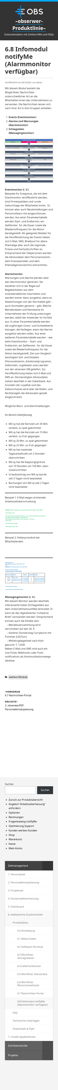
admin (39, 82)
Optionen (14, 812)
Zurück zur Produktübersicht (26, 799)
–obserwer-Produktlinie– (29, 24)
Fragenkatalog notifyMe (23, 821)
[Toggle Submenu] (47, 865)
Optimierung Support (21, 826)
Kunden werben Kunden (23, 830)
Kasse (12, 844)
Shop (12, 835)
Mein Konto (15, 848)
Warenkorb (15, 839)
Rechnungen (16, 817)
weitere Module (18, 677)
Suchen (9, 784)
